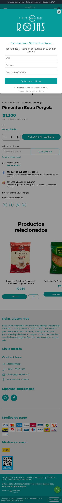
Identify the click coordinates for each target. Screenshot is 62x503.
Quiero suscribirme (31, 81)
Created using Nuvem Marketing (31, 91)
